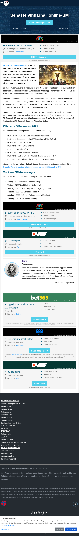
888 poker (20, 345)
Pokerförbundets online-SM (15, 65)
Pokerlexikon (6, 409)
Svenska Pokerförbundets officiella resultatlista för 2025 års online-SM (32, 167)
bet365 (18, 314)
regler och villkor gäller (17, 354)
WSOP (4, 437)
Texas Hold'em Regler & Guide (13, 442)
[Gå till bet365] (39, 297)
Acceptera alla (71, 529)
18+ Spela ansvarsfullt (34, 30)
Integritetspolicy (7, 456)
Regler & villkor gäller (45, 30)
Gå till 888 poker (38, 351)
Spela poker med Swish (11, 423)
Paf (18, 247)
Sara (66, 28)
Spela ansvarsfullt (8, 459)
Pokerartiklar (6, 415)
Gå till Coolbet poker (38, 23)
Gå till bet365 (38, 319)
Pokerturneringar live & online (13, 404)
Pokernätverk (6, 418)
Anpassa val (5, 529)
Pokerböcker (6, 412)
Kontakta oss (6, 453)
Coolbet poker (20, 52)
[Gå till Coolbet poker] (39, 39)
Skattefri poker (7, 420)
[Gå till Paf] (39, 234)
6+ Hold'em (5, 429)
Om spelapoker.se (8, 451)
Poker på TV (6, 406)
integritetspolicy (9, 525)
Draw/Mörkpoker (8, 426)
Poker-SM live (7, 440)
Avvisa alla (59, 529)
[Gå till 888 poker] (39, 332)
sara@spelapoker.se (66, 283)
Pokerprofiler (6, 434)
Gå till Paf (38, 252)
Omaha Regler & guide (10, 445)
